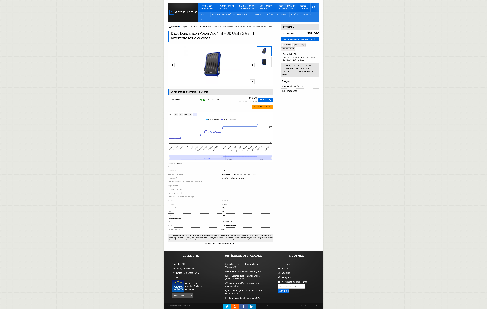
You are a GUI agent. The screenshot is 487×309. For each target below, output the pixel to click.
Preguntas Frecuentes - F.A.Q (185, 273)
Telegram (286, 277)
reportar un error (288, 49)
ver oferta (264, 100)
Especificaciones (289, 91)
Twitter (285, 268)
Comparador (227, 7)
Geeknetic (175, 27)
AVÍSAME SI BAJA (300, 45)
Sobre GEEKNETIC (180, 264)
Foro (304, 7)
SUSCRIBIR (284, 291)
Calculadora (247, 7)
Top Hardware (287, 7)
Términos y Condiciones (183, 268)
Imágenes (286, 81)
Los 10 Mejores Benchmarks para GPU (242, 298)
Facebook (286, 264)
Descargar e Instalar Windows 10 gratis (243, 271)
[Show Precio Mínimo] (228, 119)
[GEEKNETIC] (183, 12)
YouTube (286, 273)
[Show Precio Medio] (212, 119)
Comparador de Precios (189, 27)
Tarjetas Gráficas (228, 14)
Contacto (176, 277)
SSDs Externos (205, 27)
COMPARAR (287, 45)
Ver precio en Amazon (262, 107)
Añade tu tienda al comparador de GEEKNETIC (220, 243)
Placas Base (216, 14)
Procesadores (204, 14)
